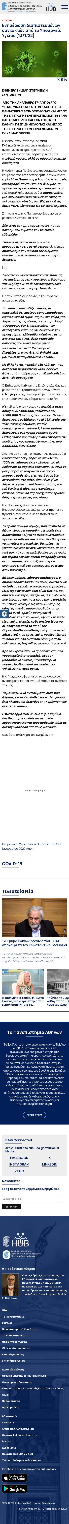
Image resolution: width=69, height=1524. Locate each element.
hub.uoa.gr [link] (48, 1469)
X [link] (50, 1157)
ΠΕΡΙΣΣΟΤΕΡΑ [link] (34, 1114)
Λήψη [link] (29, 848)
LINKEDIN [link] (49, 1164)
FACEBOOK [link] (19, 1157)
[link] (4, 614)
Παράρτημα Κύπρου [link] (20, 1269)
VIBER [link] (19, 1171)
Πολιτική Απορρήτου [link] (29, 1508)
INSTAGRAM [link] (19, 1164)
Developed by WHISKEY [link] (55, 1508)
